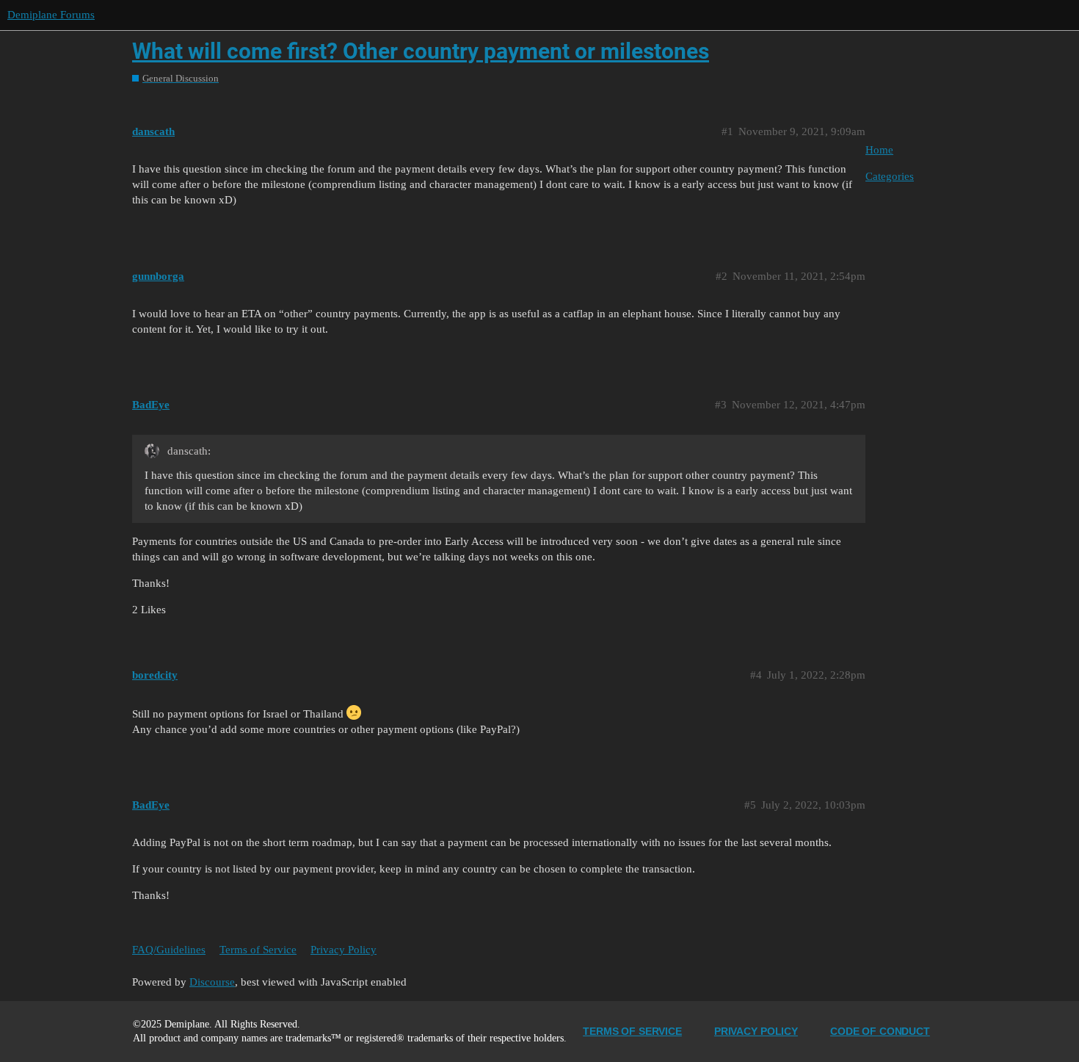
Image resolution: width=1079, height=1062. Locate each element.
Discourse (212, 982)
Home (879, 150)
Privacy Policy (343, 950)
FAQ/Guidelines (169, 950)
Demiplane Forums (51, 15)
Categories (889, 176)
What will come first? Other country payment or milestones (420, 51)
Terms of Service (258, 950)
